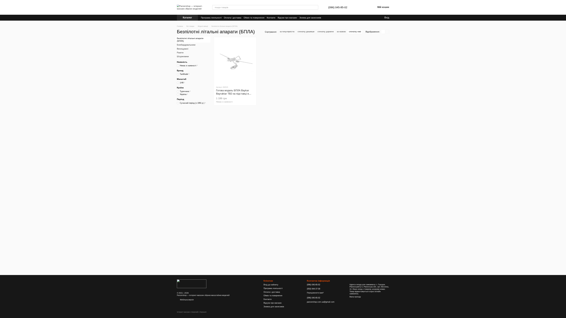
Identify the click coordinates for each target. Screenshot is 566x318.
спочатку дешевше (306, 31)
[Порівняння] (358, 7)
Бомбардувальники (186, 45)
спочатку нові (355, 31)
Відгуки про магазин (287, 17)
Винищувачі (182, 48)
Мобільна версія (187, 300)
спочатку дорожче (325, 31)
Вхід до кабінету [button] (271, 285)
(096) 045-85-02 (337, 7)
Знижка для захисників (310, 17)
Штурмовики (183, 56)
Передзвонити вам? (315, 293)
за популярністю (287, 31)
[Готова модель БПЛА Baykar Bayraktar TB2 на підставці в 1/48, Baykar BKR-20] (235, 61)
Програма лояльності (211, 17)
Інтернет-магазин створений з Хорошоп (192, 312)
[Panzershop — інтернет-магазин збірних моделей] (191, 284)
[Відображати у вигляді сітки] (383, 32)
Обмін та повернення (254, 17)
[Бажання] (366, 7)
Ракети (180, 52)
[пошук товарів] (316, 7)
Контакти (271, 17)
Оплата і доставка (232, 17)
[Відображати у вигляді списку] (387, 32)
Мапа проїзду (355, 297)
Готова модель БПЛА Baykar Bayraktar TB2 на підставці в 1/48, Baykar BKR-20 (232, 93)
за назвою (341, 31)
